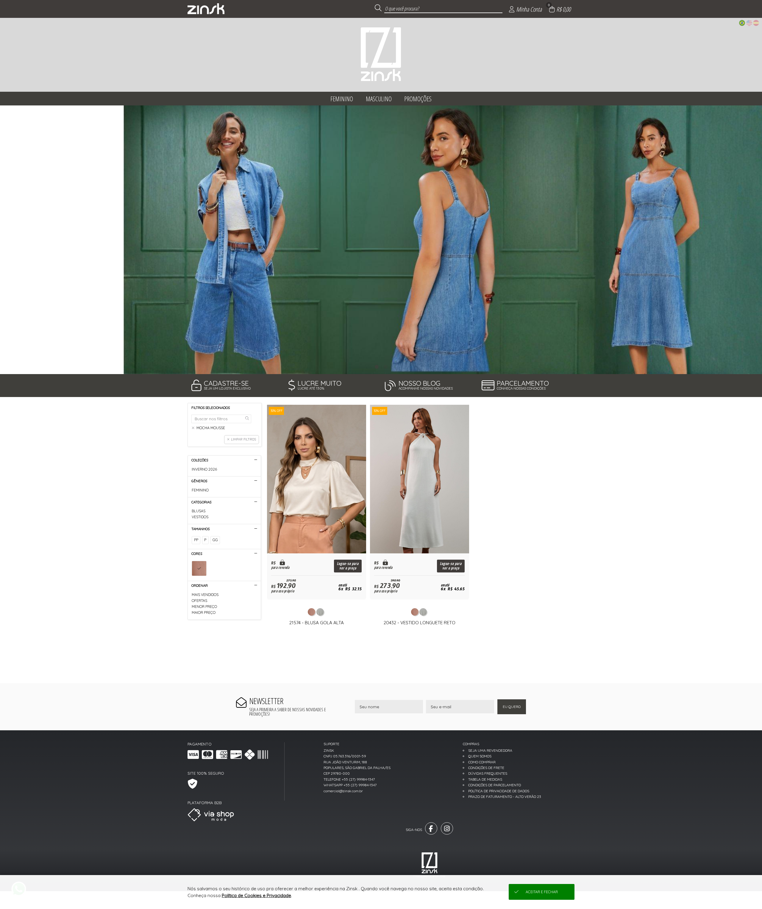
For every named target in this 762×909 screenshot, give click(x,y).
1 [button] (377, 367)
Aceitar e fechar (542, 892)
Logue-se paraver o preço (348, 566)
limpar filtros (243, 439)
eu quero (512, 706)
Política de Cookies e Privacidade (256, 895)
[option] (381, 239)
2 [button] (385, 367)
